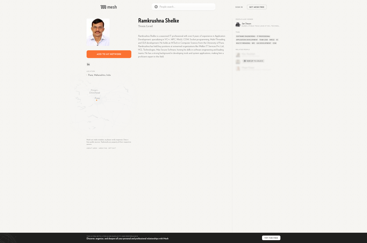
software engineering (245, 36)
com (274, 43)
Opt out (112, 148)
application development (247, 40)
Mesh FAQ (103, 148)
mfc (253, 43)
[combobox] (183, 6)
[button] (103, 148)
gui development (264, 43)
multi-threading (243, 43)
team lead (263, 40)
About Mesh (92, 148)
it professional (263, 36)
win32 (272, 40)
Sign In (239, 7)
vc (277, 40)
